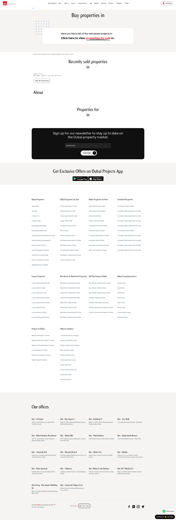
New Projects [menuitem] (52, 3)
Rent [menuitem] (66, 3)
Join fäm (34, 211)
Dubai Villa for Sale (66, 221)
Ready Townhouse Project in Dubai (43, 345)
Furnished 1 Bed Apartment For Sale (129, 211)
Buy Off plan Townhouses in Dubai (100, 293)
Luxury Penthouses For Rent (41, 317)
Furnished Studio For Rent (125, 231)
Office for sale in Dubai (67, 235)
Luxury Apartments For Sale (41, 283)
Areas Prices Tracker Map (40, 255)
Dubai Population (66, 379)
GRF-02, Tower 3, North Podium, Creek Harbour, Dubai (101, 471)
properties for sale (98, 38)
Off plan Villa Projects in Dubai (98, 303)
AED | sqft (85, 506)
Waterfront (121, 293)
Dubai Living (121, 283)
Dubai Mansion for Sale (67, 211)
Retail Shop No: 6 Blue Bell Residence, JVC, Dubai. (72, 487)
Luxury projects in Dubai (39, 350)
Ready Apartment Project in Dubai (43, 340)
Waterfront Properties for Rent (70, 298)
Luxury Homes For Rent (39, 312)
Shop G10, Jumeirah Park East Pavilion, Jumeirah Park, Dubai (44, 454)
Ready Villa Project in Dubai (40, 335)
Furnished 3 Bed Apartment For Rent (129, 245)
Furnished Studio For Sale (125, 206)
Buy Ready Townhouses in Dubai (70, 255)
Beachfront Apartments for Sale (70, 312)
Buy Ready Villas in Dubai (68, 245)
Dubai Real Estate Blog (39, 226)
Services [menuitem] (103, 3)
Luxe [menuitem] (72, 3)
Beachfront (121, 288)
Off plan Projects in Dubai (97, 298)
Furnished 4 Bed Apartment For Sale (129, 226)
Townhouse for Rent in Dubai (98, 226)
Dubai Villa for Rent (95, 216)
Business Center (122, 317)
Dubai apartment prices (68, 360)
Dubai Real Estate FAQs (39, 231)
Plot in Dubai (64, 231)
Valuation (168, 3)
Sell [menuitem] (91, 3)
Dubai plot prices (65, 375)
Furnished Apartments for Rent (99, 235)
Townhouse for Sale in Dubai (69, 250)
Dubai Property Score (39, 245)
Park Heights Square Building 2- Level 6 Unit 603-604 (72, 438)
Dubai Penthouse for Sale (68, 206)
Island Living (121, 307)
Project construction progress (70, 345)
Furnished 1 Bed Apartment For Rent (129, 235)
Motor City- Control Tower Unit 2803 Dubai (100, 454)
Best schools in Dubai (67, 350)
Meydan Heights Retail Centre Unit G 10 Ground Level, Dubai (73, 454)
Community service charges (69, 335)
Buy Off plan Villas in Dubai (97, 288)
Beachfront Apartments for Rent (70, 317)
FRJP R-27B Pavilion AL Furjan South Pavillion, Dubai (43, 421)
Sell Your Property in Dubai (40, 260)
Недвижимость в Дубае (40, 265)
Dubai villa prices (65, 365)
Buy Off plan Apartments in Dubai (100, 283)
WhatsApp (170, 511)
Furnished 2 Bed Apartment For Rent (129, 240)
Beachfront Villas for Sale (68, 303)
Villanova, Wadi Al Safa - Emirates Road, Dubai (73, 471)
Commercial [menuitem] (82, 3)
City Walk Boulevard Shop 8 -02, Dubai (129, 420)
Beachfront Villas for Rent (68, 307)
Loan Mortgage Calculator (40, 250)
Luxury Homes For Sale (39, 293)
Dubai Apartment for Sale (68, 216)
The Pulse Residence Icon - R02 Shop (129, 437)
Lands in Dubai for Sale (67, 260)
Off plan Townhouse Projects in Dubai (101, 312)
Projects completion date (68, 340)
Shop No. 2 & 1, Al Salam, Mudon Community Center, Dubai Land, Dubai (129, 454)
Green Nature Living (123, 312)
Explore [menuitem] (118, 3)
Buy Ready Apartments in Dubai (70, 240)
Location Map (36, 221)
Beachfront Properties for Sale (70, 283)
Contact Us (35, 216)
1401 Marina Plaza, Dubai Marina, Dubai (101, 437)
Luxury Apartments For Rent (41, 303)
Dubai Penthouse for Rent (97, 206)
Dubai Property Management (41, 240)
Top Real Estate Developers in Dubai (43, 235)
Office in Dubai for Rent (96, 221)
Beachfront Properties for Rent (70, 288)
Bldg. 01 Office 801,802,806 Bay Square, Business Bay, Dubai (73, 421)
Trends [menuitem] (110, 3)
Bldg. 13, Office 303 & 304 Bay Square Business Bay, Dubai (101, 421)
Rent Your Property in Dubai (98, 250)
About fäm (35, 206)
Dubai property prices (67, 355)
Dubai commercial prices (68, 370)
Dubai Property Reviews (39, 360)
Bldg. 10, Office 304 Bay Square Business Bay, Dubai (44, 489)
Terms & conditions (38, 507)
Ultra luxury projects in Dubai (41, 355)
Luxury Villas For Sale (38, 288)
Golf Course (121, 303)
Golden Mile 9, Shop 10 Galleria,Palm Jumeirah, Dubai (43, 471)
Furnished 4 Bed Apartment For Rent (129, 250)
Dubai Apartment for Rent (97, 211)
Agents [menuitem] (96, 3)
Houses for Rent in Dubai (97, 231)
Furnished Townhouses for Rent (99, 245)
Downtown (121, 298)
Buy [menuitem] (60, 3)
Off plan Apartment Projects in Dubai (101, 307)
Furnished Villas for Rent (96, 240)
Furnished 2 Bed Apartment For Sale (129, 216)
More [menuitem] (126, 3)
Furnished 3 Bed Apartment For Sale (129, 221)
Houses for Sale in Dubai (68, 226)
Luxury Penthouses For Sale (40, 298)
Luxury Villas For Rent (38, 307)
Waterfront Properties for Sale (70, 293)
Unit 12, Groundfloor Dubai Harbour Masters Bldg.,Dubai (44, 438)
